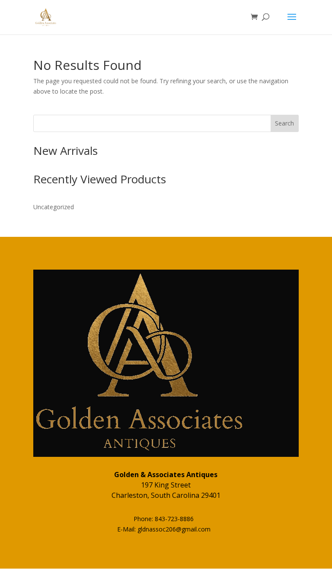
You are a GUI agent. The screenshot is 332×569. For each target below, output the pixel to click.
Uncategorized (53, 207)
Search (284, 123)
